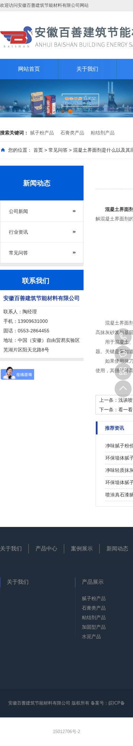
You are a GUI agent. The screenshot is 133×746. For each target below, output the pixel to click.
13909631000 (123, 336)
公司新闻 (18, 211)
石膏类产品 (72, 132)
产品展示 (93, 582)
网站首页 (29, 69)
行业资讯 (18, 232)
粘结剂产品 (103, 132)
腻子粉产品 (42, 132)
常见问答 (58, 150)
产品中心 (46, 548)
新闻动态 (117, 548)
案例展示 (82, 548)
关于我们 (87, 69)
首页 (38, 150)
